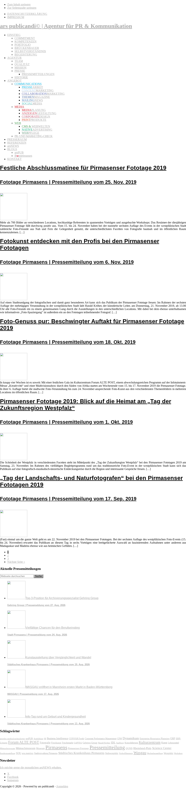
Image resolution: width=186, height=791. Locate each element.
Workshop (178, 753)
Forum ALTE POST (23, 742)
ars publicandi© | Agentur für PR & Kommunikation (66, 26)
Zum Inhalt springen (19, 4)
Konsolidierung (131, 742)
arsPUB (29, 738)
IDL (113, 742)
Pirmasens (56, 747)
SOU (18, 753)
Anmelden (62, 786)
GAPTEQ (78, 743)
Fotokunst (56, 742)
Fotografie (45, 742)
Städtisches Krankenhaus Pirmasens (81, 753)
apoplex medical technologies (12, 738)
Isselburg (120, 743)
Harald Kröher (104, 743)
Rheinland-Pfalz (142, 748)
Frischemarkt (67, 742)
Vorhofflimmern (126, 753)
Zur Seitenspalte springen (21, 7)
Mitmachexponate (7, 748)
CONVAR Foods (76, 738)
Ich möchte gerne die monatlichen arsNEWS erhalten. (31, 767)
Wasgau (140, 752)
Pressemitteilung (107, 747)
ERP (172, 738)
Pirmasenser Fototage (78, 748)
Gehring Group (90, 742)
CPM (119, 738)
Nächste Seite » (16, 561)
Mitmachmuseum (25, 748)
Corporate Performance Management (100, 738)
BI (45, 738)
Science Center (161, 748)
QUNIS (129, 748)
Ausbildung (38, 738)
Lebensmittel (173, 742)
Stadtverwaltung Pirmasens (46, 753)
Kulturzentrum (150, 742)
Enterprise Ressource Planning (155, 738)
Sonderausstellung (7, 753)
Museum (40, 748)
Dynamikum (131, 738)
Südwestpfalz (111, 753)
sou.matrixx (27, 753)
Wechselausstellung (155, 753)
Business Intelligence (57, 738)
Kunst (164, 742)
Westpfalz (168, 753)
